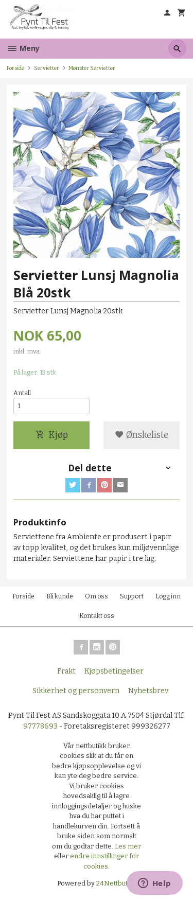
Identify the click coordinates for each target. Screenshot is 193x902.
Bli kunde (59, 596)
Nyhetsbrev (148, 690)
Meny (28, 48)
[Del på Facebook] (88, 485)
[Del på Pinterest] (104, 485)
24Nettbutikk (116, 883)
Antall (22, 393)
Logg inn (168, 596)
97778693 (40, 726)
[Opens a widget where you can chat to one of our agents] (154, 884)
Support (132, 596)
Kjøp (58, 435)
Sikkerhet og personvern (75, 690)
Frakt (66, 671)
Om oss (96, 596)
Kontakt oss (96, 616)
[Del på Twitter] (72, 485)
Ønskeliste (146, 435)
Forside (15, 68)
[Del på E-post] (120, 485)
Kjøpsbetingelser (114, 671)
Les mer (128, 846)
